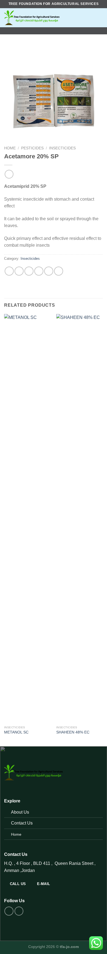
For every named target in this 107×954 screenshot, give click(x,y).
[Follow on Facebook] (46, 30)
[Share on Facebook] (19, 271)
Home (10, 148)
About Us (20, 812)
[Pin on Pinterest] (48, 271)
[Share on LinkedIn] (58, 271)
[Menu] (96, 17)
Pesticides (32, 148)
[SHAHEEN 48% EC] (79, 518)
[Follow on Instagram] (53, 30)
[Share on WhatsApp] (9, 271)
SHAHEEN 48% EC (72, 732)
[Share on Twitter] (28, 271)
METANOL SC (16, 732)
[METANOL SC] (27, 518)
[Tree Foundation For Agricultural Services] (46, 17)
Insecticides (62, 148)
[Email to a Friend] (38, 271)
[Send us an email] (60, 30)
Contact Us (22, 823)
